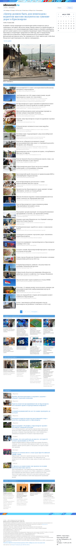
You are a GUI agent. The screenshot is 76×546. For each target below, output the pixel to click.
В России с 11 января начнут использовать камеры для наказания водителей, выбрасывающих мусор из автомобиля (35, 289)
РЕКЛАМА (68, 513)
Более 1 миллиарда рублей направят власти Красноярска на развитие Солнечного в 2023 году (33, 303)
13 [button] (66, 23)
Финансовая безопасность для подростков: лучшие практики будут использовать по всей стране (8, 349)
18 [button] (61, 26)
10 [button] (58, 23)
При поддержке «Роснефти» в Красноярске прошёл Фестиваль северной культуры (29, 426)
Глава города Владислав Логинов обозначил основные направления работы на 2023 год (35, 258)
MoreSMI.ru (27, 544)
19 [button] (63, 26)
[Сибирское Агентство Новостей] (11, 5)
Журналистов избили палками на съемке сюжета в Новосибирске (9, 370)
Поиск (70, 8)
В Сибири (7, 10)
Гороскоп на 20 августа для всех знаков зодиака (35, 494)
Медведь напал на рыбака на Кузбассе (8, 493)
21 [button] (68, 26)
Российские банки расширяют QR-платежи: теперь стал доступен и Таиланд (9, 329)
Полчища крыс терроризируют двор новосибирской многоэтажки (34, 134)
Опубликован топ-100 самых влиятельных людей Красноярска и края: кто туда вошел (33, 96)
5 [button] (63, 21)
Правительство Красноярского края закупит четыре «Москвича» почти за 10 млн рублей (34, 190)
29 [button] (71, 28)
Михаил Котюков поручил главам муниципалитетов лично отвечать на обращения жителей (34, 197)
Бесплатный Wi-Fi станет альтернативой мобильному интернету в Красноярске (35, 88)
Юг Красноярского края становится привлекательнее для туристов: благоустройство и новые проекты (34, 104)
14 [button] (68, 23)
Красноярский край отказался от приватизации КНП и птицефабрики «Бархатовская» (35, 175)
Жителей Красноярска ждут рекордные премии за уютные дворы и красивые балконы (33, 112)
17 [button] (58, 26)
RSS (4, 514)
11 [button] (61, 23)
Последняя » (34, 311)
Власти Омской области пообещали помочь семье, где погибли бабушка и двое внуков (35, 159)
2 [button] (73, 18)
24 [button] (58, 28)
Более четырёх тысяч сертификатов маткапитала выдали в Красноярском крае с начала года (22, 495)
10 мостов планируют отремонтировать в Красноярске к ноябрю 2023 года (35, 243)
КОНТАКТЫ (57, 513)
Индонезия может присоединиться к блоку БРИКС (33, 280)
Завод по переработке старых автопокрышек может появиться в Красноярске (34, 295)
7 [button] (68, 21)
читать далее (7, 41)
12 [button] (63, 23)
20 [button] (66, 26)
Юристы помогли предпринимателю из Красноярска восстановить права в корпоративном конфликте (30, 404)
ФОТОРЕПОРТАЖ (10, 357)
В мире (13, 10)
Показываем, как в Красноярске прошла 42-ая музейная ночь (22, 370)
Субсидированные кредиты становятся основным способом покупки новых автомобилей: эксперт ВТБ (48, 331)
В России (18, 10)
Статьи (5, 7)
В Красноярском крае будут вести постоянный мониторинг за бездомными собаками (32, 167)
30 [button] (73, 28)
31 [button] (58, 30)
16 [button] (73, 23)
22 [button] (71, 26)
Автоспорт (15, 450)
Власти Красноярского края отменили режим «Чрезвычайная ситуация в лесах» (32, 205)
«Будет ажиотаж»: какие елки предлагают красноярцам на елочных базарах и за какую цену (35, 372)
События (14, 463)
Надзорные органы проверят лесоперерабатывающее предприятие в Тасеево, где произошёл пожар (35, 212)
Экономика (39, 10)
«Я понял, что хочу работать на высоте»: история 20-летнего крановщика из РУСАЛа (30, 440)
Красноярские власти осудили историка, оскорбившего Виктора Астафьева (35, 152)
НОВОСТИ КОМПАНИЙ (12, 316)
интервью (14, 436)
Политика (25, 10)
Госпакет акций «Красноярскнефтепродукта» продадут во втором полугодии (35, 250)
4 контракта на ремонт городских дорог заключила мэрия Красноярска (34, 235)
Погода (20, 1)
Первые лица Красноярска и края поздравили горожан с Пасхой (35, 119)
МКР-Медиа (11, 7)
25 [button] (61, 28)
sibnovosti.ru (45, 524)
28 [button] (68, 28)
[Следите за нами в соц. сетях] (45, 1)
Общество (32, 10)
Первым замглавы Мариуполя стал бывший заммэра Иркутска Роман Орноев (34, 220)
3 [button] (58, 21)
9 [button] (73, 21)
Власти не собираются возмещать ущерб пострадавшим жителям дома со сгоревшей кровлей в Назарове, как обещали (35, 143)
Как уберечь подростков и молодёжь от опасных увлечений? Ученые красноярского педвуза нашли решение (35, 331)
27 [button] (66, 28)
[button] (59, 14)
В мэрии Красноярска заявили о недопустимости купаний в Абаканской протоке (33, 265)
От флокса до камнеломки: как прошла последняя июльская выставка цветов (29, 467)
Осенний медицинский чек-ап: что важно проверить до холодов (31, 412)
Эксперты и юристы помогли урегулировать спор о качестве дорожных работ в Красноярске (29, 419)
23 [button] (73, 26)
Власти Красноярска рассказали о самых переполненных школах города (30, 182)
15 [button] (71, 23)
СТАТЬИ (7, 390)
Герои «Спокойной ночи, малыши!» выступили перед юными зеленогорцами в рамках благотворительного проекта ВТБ (49, 350)
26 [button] (63, 28)
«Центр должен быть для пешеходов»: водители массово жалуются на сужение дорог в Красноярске (26, 16)
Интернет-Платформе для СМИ (17, 544)
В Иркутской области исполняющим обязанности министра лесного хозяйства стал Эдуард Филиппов (34, 273)
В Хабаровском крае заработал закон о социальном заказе (34, 228)
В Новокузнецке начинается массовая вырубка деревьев (32, 127)
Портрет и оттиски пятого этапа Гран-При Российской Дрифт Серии (31, 453)
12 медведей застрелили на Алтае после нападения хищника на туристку (48, 494)
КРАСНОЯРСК (12, 1)
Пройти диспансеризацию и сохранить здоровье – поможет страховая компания (29, 397)
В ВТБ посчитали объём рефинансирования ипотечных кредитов (22, 348)
